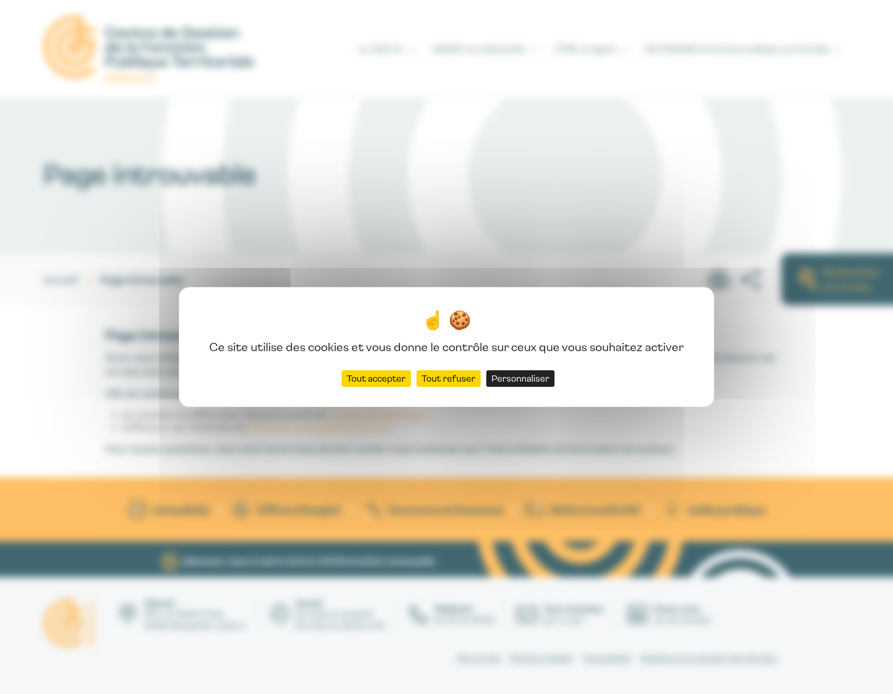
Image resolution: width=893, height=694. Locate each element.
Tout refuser (448, 378)
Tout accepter (376, 378)
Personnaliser (520, 378)
